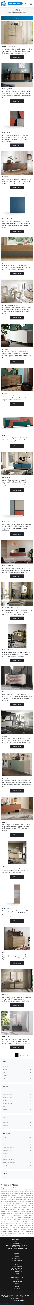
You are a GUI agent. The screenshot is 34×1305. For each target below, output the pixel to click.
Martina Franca (17, 1150)
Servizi (17, 1255)
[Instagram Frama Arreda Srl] (22, 1298)
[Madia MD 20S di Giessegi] (17, 163)
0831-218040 (18, 1247)
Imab (17, 1072)
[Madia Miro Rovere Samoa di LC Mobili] (17, 291)
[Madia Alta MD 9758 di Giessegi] (17, 894)
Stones (17, 1078)
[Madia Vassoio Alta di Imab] (17, 636)
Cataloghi (17, 1256)
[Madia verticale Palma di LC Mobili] (17, 32)
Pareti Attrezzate (17, 1281)
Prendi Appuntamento (15, 3)
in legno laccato (17, 1103)
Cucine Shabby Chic (17, 1270)
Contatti (17, 1261)
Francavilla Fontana (17, 1147)
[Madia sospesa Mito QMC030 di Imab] (17, 551)
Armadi (17, 1286)
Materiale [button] (5, 1086)
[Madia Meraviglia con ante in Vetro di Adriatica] (17, 594)
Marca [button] (4, 1061)
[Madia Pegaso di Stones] (17, 1023)
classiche (17, 1122)
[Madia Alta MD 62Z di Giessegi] (17, 205)
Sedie (17, 1275)
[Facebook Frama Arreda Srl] (20, 1298)
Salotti (17, 1283)
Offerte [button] (5, 1173)
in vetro (17, 1109)
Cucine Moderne (17, 1266)
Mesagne (17, 1153)
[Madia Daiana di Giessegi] (17, 764)
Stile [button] (4, 1117)
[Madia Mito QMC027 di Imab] (17, 75)
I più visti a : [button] (6, 1133)
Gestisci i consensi (15, 1304)
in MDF (17, 1106)
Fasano (17, 1144)
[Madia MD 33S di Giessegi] (17, 421)
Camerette (17, 1288)
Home (9, 12)
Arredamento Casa (17, 12)
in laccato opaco (17, 1097)
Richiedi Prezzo (17, 57)
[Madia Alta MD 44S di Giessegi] (17, 119)
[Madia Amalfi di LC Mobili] (17, 722)
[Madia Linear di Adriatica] (17, 808)
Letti (17, 1284)
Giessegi (17, 1069)
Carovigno (17, 1141)
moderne (17, 1125)
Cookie (7, 1304)
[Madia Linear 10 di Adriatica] (17, 463)
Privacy (2, 1304)
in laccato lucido (17, 1094)
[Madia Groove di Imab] (17, 335)
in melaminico (17, 1091)
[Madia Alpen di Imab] (17, 379)
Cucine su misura (17, 1271)
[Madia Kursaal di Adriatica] (17, 678)
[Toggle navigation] (31, 3)
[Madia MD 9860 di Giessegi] (17, 249)
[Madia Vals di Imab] (17, 852)
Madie (24, 12)
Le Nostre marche (17, 1258)
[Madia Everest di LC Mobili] (17, 980)
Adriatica (17, 1066)
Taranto (17, 1165)
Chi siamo (17, 1253)
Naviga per (17, 18)
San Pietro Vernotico (17, 1159)
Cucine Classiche (17, 1268)
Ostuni (17, 1156)
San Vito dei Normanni (17, 1162)
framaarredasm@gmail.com (19, 1248)
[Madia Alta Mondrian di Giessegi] (17, 507)
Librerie (17, 1279)
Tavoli (17, 1273)
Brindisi (17, 1138)
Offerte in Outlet (17, 1260)
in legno (17, 1100)
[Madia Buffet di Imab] (17, 938)
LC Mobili (17, 1075)
